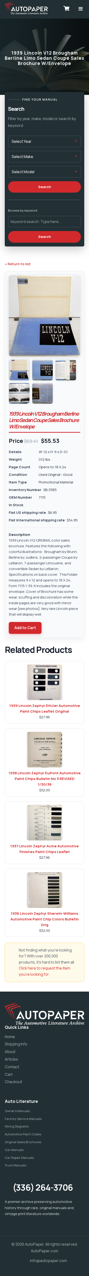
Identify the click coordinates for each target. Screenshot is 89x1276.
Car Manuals (14, 1150)
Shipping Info (16, 1044)
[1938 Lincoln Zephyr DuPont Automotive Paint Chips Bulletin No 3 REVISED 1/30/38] (44, 749)
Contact (12, 1066)
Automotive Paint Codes (23, 1134)
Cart (9, 1074)
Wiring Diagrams (16, 1126)
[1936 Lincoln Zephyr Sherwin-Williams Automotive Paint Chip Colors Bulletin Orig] (44, 890)
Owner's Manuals (17, 1111)
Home (10, 1036)
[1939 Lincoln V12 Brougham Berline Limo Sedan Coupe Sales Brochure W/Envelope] (19, 370)
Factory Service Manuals (23, 1119)
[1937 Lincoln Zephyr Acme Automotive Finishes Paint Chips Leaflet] (44, 822)
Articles (11, 1059)
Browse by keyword (22, 210)
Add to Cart (25, 627)
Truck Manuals (15, 1165)
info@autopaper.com (48, 1260)
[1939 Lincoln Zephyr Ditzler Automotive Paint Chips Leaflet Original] (44, 682)
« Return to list (18, 263)
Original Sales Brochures (23, 1142)
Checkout (13, 1081)
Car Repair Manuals (19, 1157)
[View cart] (66, 8)
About (10, 1051)
